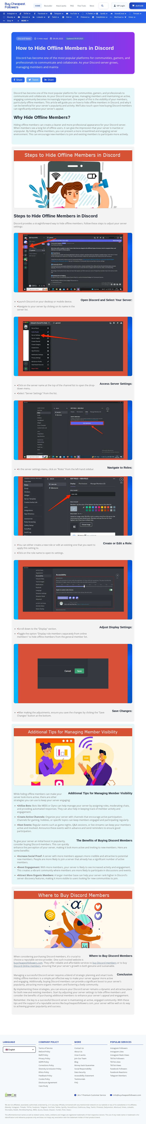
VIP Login (121, 5)
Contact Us (79, 1048)
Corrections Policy (46, 1065)
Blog (76, 1062)
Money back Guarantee (84, 1065)
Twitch (54, 17)
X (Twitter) (90, 14)
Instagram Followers (118, 1048)
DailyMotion (101, 17)
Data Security (80, 1072)
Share (19, 80)
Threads (136, 14)
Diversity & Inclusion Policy (50, 1068)
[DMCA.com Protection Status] (10, 1096)
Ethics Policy (44, 1072)
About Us (78, 1051)
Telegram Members (118, 1075)
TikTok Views (115, 1065)
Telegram (57, 14)
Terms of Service (45, 1048)
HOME (37, 6)
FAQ (72, 6)
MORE (24, 21)
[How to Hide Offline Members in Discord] (18, 5)
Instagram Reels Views (119, 1055)
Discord (25, 17)
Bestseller (48, 6)
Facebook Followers (118, 1068)
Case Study (43, 1086)
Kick (68, 17)
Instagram (11, 14)
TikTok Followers (117, 1058)
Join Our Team (80, 1058)
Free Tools (82, 6)
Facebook (41, 14)
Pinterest (84, 17)
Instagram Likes (117, 1051)
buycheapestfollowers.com (28, 962)
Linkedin (40, 17)
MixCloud (118, 17)
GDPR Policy (44, 1062)
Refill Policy (43, 1055)
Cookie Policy (44, 1079)
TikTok (26, 14)
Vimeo (130, 17)
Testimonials (79, 1079)
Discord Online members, (27, 966)
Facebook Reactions (118, 1072)
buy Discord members (104, 962)
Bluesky (10, 17)
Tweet (35, 80)
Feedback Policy (45, 1075)
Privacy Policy (44, 1058)
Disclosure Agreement (48, 1082)
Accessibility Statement (84, 1075)
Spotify (103, 14)
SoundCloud (119, 14)
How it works (61, 6)
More (92, 6)
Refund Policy (44, 1051)
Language (9, 1042)
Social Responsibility (83, 1068)
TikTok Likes (115, 1062)
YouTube (73, 14)
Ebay (9, 21)
